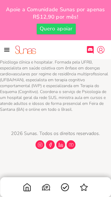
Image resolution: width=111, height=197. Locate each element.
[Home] (27, 188)
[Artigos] (65, 188)
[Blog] (84, 188)
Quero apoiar (56, 28)
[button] (6, 49)
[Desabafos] (46, 188)
